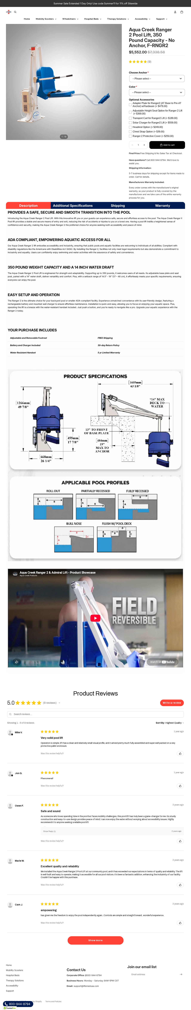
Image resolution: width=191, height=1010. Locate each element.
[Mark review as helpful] (180, 753)
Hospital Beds (12, 975)
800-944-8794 (19, 1004)
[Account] (175, 12)
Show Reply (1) (49, 831)
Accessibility (12, 985)
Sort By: (160, 723)
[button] (59, 703)
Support (10, 991)
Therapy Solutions (15, 980)
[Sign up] (181, 974)
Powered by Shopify (33, 1001)
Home (9, 965)
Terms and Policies (53, 1001)
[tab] (28, 205)
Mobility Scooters (14, 970)
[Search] (15, 12)
